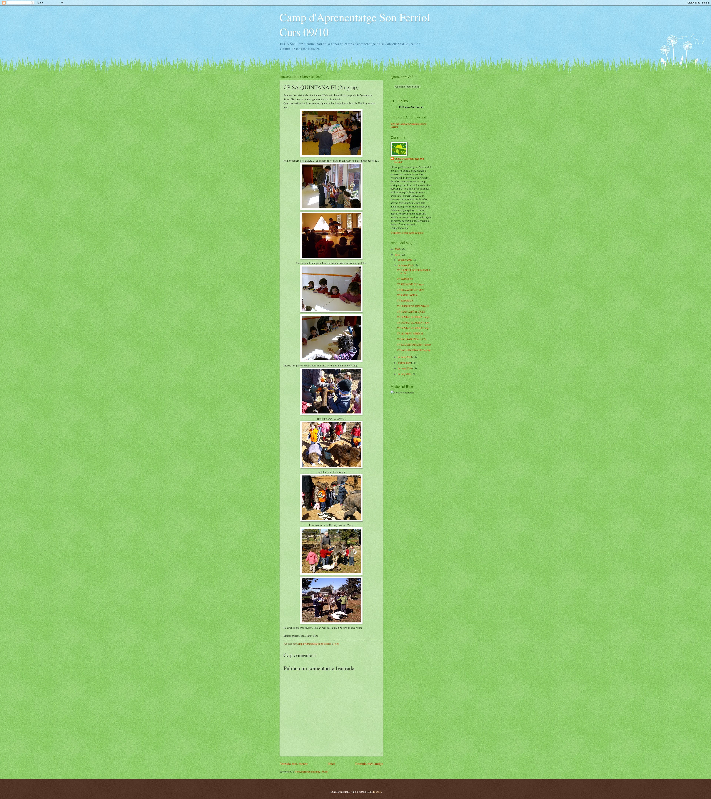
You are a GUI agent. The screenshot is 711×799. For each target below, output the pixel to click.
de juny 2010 (405, 374)
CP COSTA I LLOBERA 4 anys (413, 322)
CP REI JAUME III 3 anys (410, 284)
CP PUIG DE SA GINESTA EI (413, 306)
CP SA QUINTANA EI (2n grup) (414, 350)
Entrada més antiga (369, 763)
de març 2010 (405, 357)
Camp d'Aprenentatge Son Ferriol (409, 160)
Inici (331, 763)
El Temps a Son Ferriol (411, 107)
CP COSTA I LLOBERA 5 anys (413, 328)
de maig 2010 (405, 368)
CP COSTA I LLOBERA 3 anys (413, 317)
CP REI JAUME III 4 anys (410, 289)
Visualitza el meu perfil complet (407, 232)
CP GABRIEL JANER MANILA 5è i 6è (413, 271)
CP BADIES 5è (405, 300)
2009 (397, 249)
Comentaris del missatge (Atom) (311, 771)
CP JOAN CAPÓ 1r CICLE (411, 311)
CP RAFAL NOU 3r (407, 295)
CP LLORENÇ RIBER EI (410, 333)
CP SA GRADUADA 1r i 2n (411, 339)
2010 (397, 255)
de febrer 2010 (405, 265)
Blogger (377, 791)
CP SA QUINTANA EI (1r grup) (414, 344)
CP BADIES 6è (405, 278)
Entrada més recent (294, 763)
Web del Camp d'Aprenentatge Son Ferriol (408, 125)
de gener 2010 (405, 259)
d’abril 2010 (404, 362)
